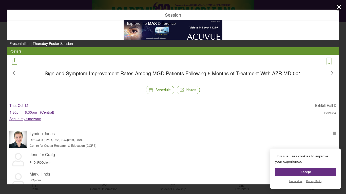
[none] (173, 97)
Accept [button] (305, 172)
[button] (339, 7)
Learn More (295, 181)
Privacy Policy (314, 181)
